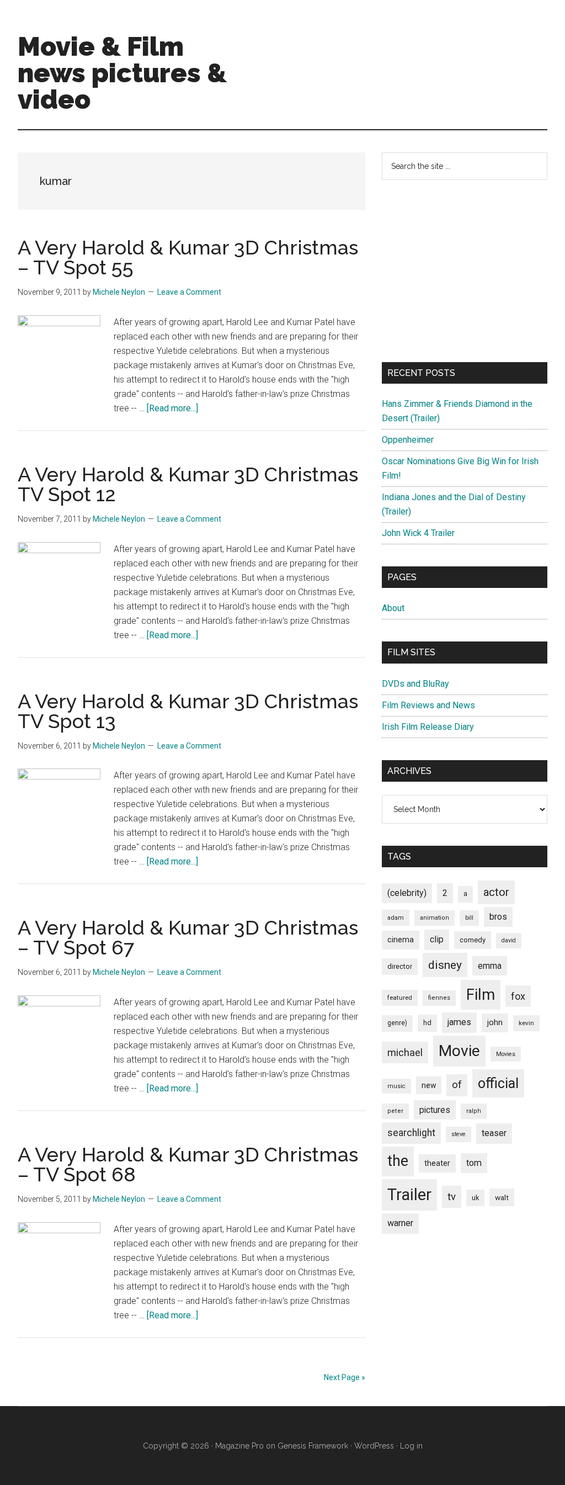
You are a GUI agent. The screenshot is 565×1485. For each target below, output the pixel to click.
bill (469, 917)
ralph (473, 1111)
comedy (473, 940)
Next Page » (344, 1377)
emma (490, 966)
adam (395, 917)
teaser (494, 1133)
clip (437, 939)
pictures (434, 1110)
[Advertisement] (464, 271)
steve (458, 1134)
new (429, 1085)
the (397, 1161)
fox (518, 996)
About (393, 608)
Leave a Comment (189, 292)
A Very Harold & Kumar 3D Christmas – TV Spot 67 (188, 937)
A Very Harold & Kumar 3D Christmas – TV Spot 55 (188, 257)
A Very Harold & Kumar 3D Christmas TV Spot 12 (188, 484)
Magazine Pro (239, 1445)
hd (427, 1023)
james (459, 1022)
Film (480, 994)
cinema (400, 940)
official (498, 1083)
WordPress (374, 1445)
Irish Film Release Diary (428, 727)
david (509, 940)
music (396, 1086)
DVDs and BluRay (415, 683)
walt (502, 1197)
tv (451, 1197)
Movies (505, 1054)
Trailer (409, 1194)
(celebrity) (407, 893)
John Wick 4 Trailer (418, 533)
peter (395, 1111)
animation (434, 917)
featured (399, 997)
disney (445, 965)
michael (405, 1052)
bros (498, 916)
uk (475, 1198)
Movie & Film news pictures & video (122, 73)
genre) (397, 1023)
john (495, 1022)
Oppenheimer (408, 439)
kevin (526, 1023)
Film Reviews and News (428, 705)
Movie (459, 1051)
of (457, 1085)
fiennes (439, 997)
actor (496, 892)
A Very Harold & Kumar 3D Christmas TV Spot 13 (188, 711)
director (399, 966)
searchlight (411, 1132)
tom (474, 1163)
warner (400, 1223)
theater (437, 1163)
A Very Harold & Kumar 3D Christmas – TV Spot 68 (188, 1164)
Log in (411, 1445)
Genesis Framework (313, 1445)
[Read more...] (172, 408)
